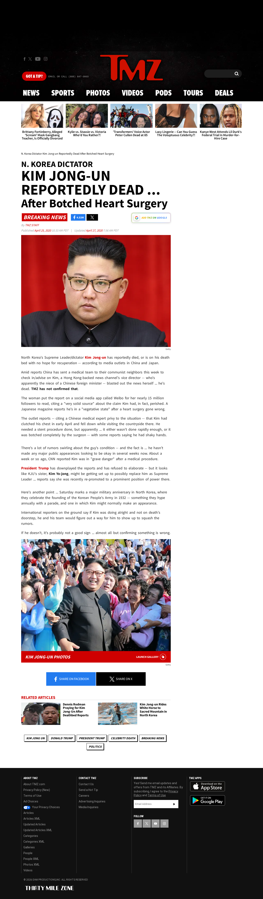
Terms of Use (32, 795)
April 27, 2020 (94, 230)
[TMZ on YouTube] (155, 823)
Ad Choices (30, 801)
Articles (28, 813)
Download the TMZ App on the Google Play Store (207, 800)
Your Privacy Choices (45, 807)
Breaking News (152, 738)
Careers (84, 795)
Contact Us (86, 784)
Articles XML (31, 818)
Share (74, 679)
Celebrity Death (123, 738)
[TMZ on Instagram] (45, 59)
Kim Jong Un (35, 738)
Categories (30, 835)
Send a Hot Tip (88, 790)
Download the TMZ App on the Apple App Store (207, 786)
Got (34, 76)
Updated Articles (34, 824)
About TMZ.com (34, 784)
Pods (163, 93)
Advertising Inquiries (92, 801)
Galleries (29, 847)
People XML (31, 858)
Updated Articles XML (37, 830)
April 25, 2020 (43, 230)
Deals (224, 93)
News (31, 93)
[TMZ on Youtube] (37, 59)
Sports (62, 93)
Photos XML (31, 864)
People (27, 853)
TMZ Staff (32, 225)
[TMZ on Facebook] (24, 59)
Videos (132, 93)
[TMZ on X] (30, 59)
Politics (95, 746)
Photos (98, 93)
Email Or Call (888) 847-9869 (68, 76)
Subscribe (174, 804)
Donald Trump (62, 738)
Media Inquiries (88, 807)
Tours (193, 93)
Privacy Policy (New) (36, 790)
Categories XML (33, 841)
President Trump (92, 738)
